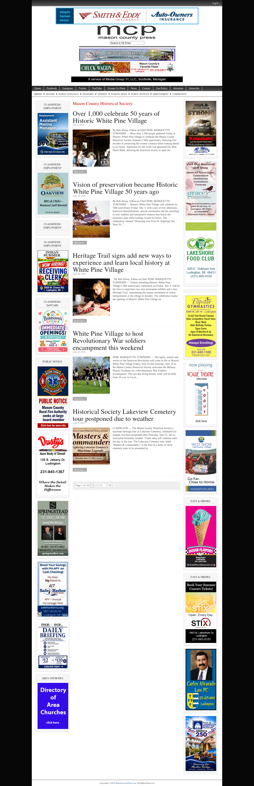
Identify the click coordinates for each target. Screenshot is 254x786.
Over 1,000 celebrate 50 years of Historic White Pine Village (116, 117)
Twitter (82, 88)
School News (119, 94)
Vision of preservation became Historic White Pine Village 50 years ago (125, 188)
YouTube (97, 88)
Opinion (102, 94)
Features (88, 94)
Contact (146, 88)
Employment (160, 94)
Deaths (50, 94)
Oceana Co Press (116, 88)
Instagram (67, 88)
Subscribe (194, 88)
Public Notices (140, 94)
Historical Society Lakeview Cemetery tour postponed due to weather (124, 415)
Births (38, 94)
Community (179, 94)
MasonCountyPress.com (126, 783)
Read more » (79, 172)
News (133, 88)
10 (109, 485)
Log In (215, 3)
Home (38, 88)
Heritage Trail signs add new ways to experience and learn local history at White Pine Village (122, 262)
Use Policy (161, 88)
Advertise (178, 88)
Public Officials (69, 94)
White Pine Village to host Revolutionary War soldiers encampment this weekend (109, 340)
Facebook (52, 88)
